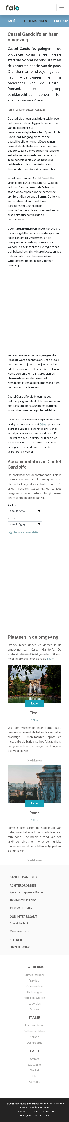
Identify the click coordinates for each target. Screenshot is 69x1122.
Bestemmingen (34, 1025)
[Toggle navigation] (61, 7)
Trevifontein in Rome (23, 900)
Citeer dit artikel (20, 947)
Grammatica (34, 986)
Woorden (35, 1003)
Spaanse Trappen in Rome (26, 892)
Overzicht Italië (19, 923)
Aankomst (14, 505)
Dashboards (34, 1042)
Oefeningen (34, 992)
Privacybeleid (26, 1116)
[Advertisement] (34, 308)
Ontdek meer (34, 760)
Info (34, 1076)
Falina (43, 424)
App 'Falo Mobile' (35, 998)
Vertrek (12, 518)
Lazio (50, 658)
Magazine (34, 1064)
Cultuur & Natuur (34, 1031)
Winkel (34, 1070)
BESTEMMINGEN (35, 21)
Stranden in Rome (21, 907)
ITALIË (11, 21)
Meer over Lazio (20, 931)
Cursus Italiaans (34, 975)
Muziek (34, 1009)
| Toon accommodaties (25, 532)
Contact (34, 1082)
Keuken (34, 1037)
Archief (34, 1059)
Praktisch (34, 980)
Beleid (38, 1116)
